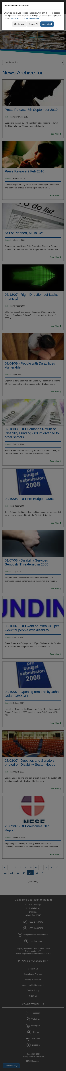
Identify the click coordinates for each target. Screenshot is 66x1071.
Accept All (47, 24)
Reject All (33, 24)
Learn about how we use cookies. (25, 18)
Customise (19, 24)
